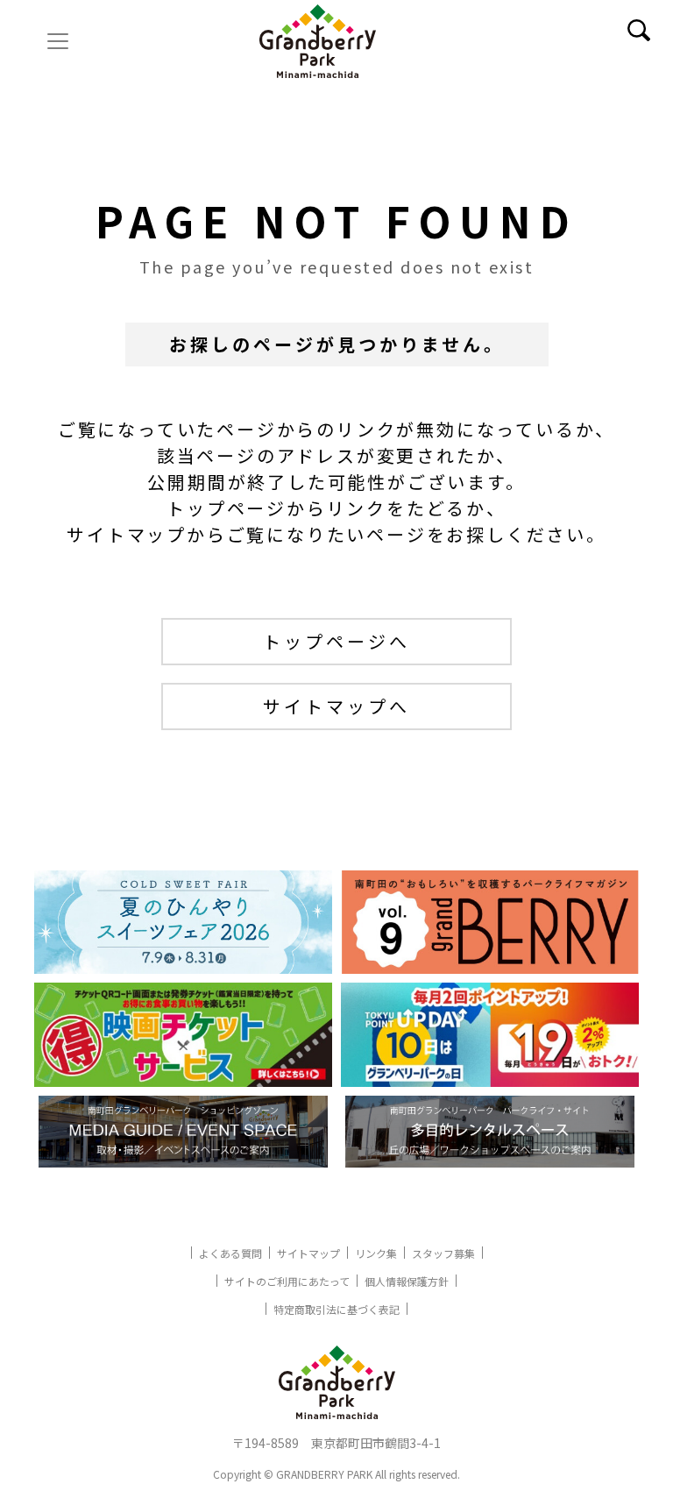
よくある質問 (230, 1253)
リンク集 (376, 1253)
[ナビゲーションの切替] (57, 41)
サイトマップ (308, 1253)
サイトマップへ (336, 706)
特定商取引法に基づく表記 (336, 1309)
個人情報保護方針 (407, 1281)
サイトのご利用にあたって (287, 1281)
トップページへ (336, 641)
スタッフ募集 (443, 1253)
